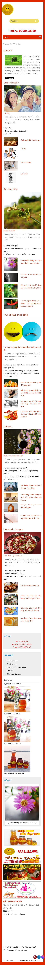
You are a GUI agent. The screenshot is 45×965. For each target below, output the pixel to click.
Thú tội (23, 148)
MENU (6, 37)
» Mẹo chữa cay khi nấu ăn (14, 571)
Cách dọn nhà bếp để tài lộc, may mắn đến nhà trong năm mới (31, 414)
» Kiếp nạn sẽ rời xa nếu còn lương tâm (19, 254)
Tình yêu (8, 426)
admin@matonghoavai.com (14, 914)
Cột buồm (24, 173)
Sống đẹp (8, 655)
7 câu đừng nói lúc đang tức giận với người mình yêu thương (31, 497)
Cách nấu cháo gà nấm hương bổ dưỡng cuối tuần (31, 597)
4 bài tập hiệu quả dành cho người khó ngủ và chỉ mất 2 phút (31, 393)
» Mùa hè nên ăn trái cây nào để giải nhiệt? (21, 371)
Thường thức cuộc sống (16, 314)
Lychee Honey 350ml (12, 711)
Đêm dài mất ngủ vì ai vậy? (13, 455)
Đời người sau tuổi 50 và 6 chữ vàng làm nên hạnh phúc (31, 404)
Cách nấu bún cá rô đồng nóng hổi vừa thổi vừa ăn (31, 609)
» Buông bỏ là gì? (10, 246)
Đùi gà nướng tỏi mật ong (30, 585)
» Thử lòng (8, 128)
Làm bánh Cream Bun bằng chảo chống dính (31, 619)
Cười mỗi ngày (11, 82)
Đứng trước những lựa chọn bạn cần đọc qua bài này (31, 261)
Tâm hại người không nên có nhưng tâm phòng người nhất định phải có (31, 303)
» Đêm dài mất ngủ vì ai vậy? (15, 468)
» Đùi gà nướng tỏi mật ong (15, 573)
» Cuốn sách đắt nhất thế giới (15, 131)
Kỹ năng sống (10, 188)
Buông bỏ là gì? (9, 230)
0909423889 (8, 911)
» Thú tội (7, 134)
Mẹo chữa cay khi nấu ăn (13, 555)
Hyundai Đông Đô (17, 947)
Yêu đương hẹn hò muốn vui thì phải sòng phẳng (31, 486)
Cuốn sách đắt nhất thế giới (30, 140)
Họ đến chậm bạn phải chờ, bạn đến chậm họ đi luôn (31, 516)
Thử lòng (7, 113)
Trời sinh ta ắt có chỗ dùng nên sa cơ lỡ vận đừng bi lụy (31, 286)
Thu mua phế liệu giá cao (17, 950)
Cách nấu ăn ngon (13, 529)
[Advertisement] (24, 955)
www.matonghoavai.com (30, 960)
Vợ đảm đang (26, 162)
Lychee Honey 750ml (12, 740)
